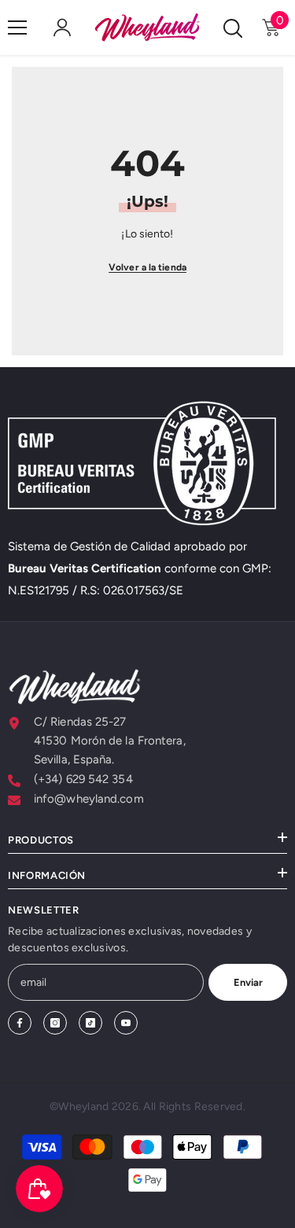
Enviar (248, 982)
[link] (147, 463)
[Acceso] (62, 27)
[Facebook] (19, 1023)
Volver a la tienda (147, 267)
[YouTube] (126, 1023)
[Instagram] (55, 1023)
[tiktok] (90, 1023)
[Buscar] (232, 28)
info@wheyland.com (89, 799)
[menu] (17, 27)
